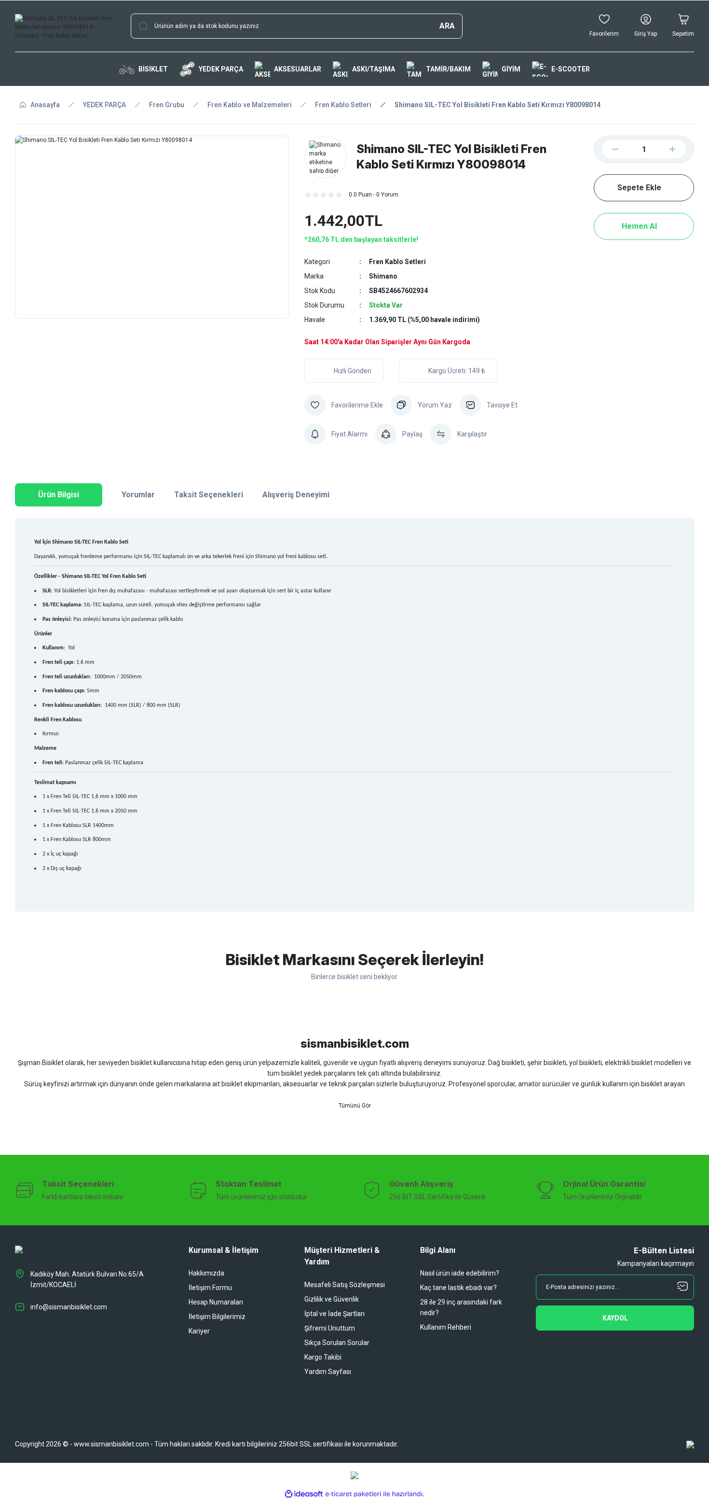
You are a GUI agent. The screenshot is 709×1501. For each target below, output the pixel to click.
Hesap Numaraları (216, 1302)
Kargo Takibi (322, 1357)
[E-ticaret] (353, 1494)
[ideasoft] (304, 1494)
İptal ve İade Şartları (334, 1314)
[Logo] (65, 26)
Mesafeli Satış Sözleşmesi (344, 1285)
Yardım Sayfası (327, 1371)
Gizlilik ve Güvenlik (331, 1299)
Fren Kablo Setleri (397, 262)
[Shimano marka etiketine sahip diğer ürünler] (325, 157)
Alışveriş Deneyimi (295, 494)
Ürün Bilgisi (58, 494)
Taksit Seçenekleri (208, 494)
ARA (447, 25)
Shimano (383, 276)
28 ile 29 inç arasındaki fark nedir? (461, 1307)
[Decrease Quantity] (607, 149)
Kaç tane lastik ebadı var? (458, 1287)
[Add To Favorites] (343, 405)
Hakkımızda (206, 1273)
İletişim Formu (210, 1287)
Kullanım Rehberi (445, 1327)
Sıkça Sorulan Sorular (336, 1343)
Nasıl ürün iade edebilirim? (459, 1273)
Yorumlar (138, 494)
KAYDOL (615, 1318)
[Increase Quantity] (680, 149)
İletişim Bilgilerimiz (217, 1316)
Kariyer (199, 1331)
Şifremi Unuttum (329, 1328)
